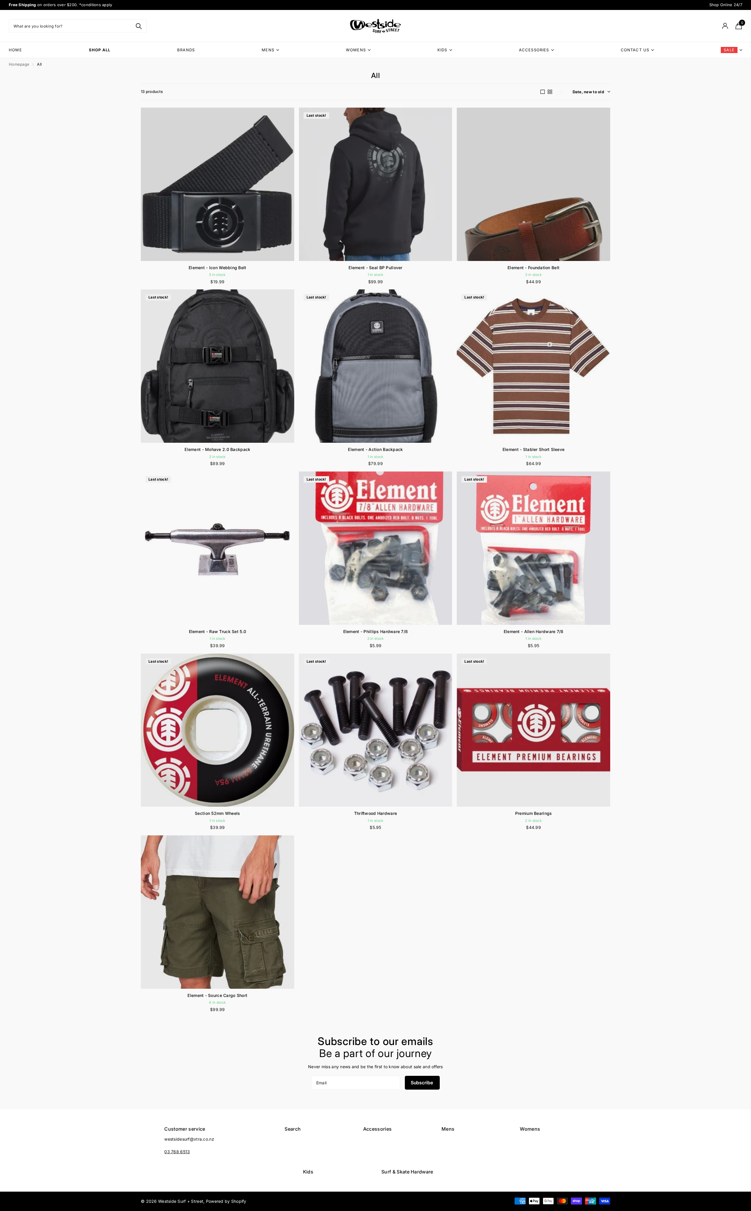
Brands (186, 50)
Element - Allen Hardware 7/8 (534, 631)
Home (15, 50)
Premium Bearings (533, 813)
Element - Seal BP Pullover (375, 267)
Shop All (99, 50)
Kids (442, 50)
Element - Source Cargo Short (217, 995)
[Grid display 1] (542, 92)
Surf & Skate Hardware (407, 1172)
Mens (268, 50)
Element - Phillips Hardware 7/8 (375, 631)
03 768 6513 (177, 1151)
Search (293, 1129)
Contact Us (635, 50)
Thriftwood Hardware (375, 813)
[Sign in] (725, 26)
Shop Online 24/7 (725, 4)
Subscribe (422, 1083)
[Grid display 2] (550, 92)
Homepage (19, 64)
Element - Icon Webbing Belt (217, 267)
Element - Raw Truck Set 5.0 (217, 631)
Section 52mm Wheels (217, 813)
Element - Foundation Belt (533, 267)
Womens (356, 50)
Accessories (534, 50)
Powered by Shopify (226, 1201)
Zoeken (139, 26)
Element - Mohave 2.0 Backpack (217, 449)
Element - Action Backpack (375, 449)
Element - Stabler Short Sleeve (533, 449)
